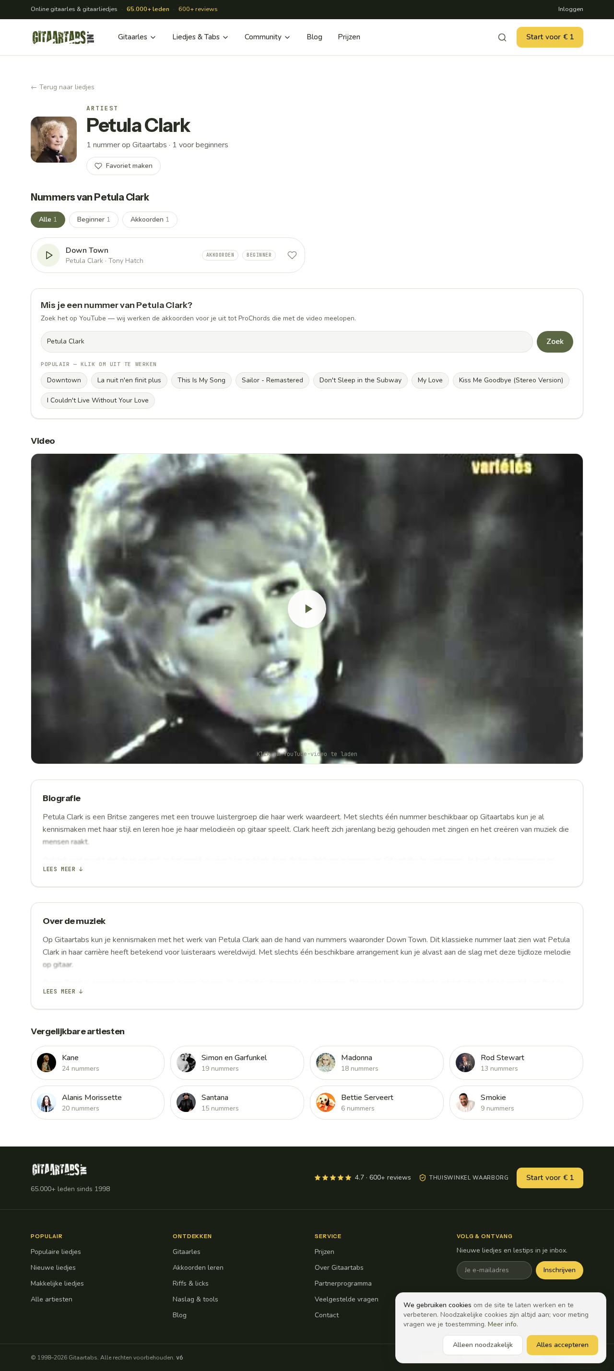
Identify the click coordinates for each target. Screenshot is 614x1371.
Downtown (64, 380)
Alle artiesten (51, 1299)
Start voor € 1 (550, 37)
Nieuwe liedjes (53, 1267)
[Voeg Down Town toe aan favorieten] (292, 255)
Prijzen (349, 37)
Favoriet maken (129, 165)
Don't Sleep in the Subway (360, 380)
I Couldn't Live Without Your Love (98, 400)
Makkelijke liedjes (57, 1283)
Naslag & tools (195, 1299)
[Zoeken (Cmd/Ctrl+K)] (502, 37)
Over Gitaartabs (339, 1267)
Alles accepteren (562, 1344)
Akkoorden (149, 219)
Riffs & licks (191, 1283)
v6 (179, 1357)
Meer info (502, 1324)
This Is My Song (201, 380)
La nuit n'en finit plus (129, 380)
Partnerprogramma (343, 1283)
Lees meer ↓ (63, 869)
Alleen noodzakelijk (483, 1344)
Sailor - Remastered (272, 380)
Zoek (555, 341)
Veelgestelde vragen (346, 1299)
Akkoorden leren (198, 1267)
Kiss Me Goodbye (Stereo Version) (511, 380)
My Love (430, 380)
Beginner (93, 219)
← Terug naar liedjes (62, 87)
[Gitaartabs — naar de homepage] (63, 37)
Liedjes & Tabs (196, 37)
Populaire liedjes (56, 1251)
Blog (314, 37)
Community (263, 37)
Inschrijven (559, 1270)
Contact (327, 1315)
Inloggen (570, 9)
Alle (48, 219)
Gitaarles (132, 37)
